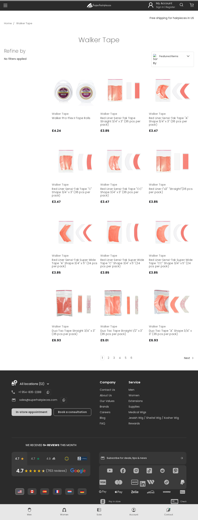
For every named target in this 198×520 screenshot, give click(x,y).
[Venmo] (167, 491)
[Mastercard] (119, 482)
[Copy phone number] (48, 392)
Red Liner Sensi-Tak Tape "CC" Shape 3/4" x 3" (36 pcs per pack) (121, 192)
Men (131, 390)
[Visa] (103, 482)
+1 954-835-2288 (29, 392)
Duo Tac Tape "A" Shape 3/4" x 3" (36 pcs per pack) (170, 332)
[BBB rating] (82, 458)
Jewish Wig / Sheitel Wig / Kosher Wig (154, 418)
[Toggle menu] (5, 5)
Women (134, 395)
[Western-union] (150, 482)
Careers (105, 412)
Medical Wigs (137, 412)
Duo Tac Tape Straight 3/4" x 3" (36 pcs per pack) (73, 332)
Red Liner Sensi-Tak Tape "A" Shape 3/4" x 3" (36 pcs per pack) (169, 121)
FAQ (102, 423)
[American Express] (135, 482)
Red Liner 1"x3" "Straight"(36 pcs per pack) (171, 190)
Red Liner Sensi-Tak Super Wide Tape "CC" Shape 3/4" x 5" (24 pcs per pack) (171, 263)
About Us (106, 395)
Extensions (136, 401)
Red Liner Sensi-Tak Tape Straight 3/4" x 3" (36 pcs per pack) (120, 121)
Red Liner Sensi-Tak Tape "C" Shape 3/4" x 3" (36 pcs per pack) (72, 192)
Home (8, 23)
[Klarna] (182, 491)
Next (187, 358)
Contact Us (107, 390)
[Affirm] (150, 491)
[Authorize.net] (66, 458)
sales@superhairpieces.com (38, 400)
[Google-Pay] (103, 491)
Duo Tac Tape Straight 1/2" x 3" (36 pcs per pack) (121, 332)
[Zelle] (135, 491)
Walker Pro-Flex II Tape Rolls (71, 118)
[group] (51, 470)
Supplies (134, 407)
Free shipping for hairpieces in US (172, 18)
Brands (104, 407)
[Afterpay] (167, 482)
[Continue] (182, 458)
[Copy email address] (64, 400)
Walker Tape (24, 23)
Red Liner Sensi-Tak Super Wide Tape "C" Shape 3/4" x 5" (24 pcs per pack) (122, 263)
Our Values (107, 401)
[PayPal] (182, 482)
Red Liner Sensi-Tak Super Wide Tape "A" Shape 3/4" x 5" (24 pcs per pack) (74, 263)
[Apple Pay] (119, 491)
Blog (102, 418)
